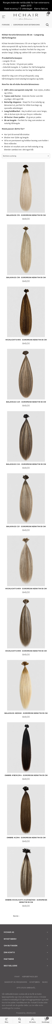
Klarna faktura (41, 8)
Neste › (16, 916)
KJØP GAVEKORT (31, 916)
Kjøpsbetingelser (30, 977)
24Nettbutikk (31, 1013)
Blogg (45, 982)
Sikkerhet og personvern (15, 982)
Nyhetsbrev (34, 982)
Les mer (32, 1005)
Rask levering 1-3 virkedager (18, 8)
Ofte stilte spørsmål (26, 988)
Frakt (17, 977)
